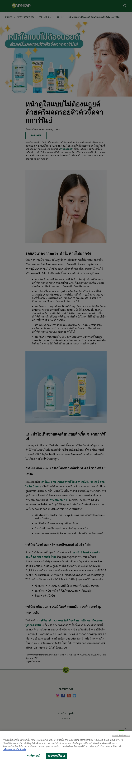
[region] (66, 746)
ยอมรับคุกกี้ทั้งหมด (56, 756)
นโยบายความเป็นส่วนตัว (14, 749)
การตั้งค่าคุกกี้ (33, 756)
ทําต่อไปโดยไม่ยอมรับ (121, 735)
